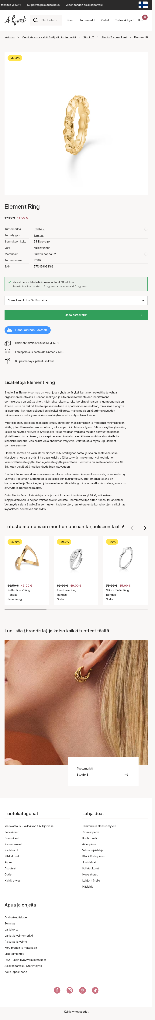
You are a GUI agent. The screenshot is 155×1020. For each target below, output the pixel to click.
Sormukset (12, 838)
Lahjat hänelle (91, 880)
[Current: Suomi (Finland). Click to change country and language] (143, 5)
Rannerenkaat (13, 844)
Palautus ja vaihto (16, 941)
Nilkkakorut (12, 856)
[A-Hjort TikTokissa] (95, 991)
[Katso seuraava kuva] (144, 528)
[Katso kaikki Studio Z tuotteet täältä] (146, 229)
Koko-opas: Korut (16, 972)
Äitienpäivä (89, 844)
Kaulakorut (11, 850)
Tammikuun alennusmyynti (99, 826)
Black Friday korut (93, 856)
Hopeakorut (90, 874)
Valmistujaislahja (92, 850)
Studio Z (39, 229)
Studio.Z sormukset (114, 37)
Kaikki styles (13, 880)
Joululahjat (89, 862)
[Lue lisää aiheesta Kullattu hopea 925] (146, 254)
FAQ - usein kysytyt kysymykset (25, 960)
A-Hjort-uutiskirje (16, 917)
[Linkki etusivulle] (15, 20)
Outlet (8, 874)
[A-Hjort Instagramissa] (70, 991)
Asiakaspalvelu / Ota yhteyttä (23, 966)
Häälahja (87, 886)
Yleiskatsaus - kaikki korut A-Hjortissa (29, 826)
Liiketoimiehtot (14, 953)
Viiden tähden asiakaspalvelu (78, 5)
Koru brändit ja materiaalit (21, 947)
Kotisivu (10, 37)
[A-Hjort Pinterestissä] (82, 991)
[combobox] (50, 20)
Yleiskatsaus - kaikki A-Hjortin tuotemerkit (49, 37)
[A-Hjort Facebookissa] (57, 991)
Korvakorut (12, 832)
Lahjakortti (11, 929)
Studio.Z (88, 37)
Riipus (8, 862)
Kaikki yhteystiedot (76, 1011)
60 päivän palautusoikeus (38, 5)
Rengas (38, 235)
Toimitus (10, 923)
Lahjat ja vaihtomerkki (19, 935)
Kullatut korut (90, 868)
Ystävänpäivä (90, 832)
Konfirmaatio (90, 838)
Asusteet (10, 868)
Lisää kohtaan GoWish (31, 330)
